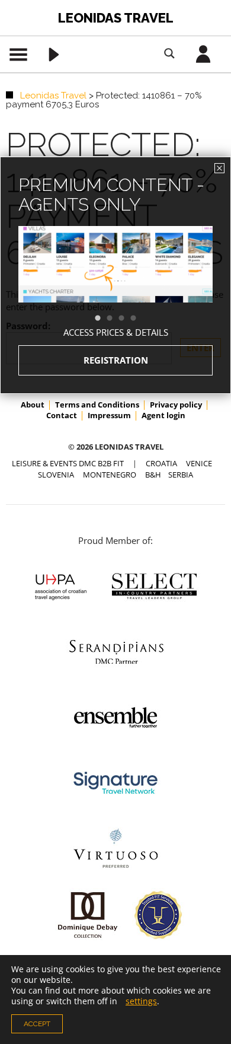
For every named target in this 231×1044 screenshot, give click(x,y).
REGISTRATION (116, 360)
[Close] (219, 168)
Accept (37, 1024)
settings (141, 1001)
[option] (115, 285)
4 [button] (139, 318)
